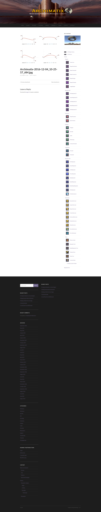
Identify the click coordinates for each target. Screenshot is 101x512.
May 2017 (22, 354)
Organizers (67, 147)
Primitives (67, 113)
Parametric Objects (25, 483)
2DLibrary (22, 408)
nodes (21, 425)
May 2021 (22, 330)
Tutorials (40, 25)
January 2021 (22, 332)
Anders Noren (75, 507)
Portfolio (22, 428)
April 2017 (22, 357)
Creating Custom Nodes (72, 263)
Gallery (28, 25)
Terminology (22, 435)
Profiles (23, 487)
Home (22, 25)
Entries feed (22, 452)
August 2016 (22, 374)
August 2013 (22, 398)
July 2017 (22, 350)
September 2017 (23, 345)
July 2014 (22, 393)
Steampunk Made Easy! (31, 315)
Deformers (67, 197)
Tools (66, 236)
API (21, 416)
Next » (55, 82)
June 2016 (22, 376)
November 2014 (23, 384)
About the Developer (25, 477)
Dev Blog (72, 25)
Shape (23, 485)
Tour (22, 472)
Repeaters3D (67, 158)
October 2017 (23, 342)
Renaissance (22, 430)
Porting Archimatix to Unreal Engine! (27, 295)
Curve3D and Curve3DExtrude (26, 305)
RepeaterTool (67, 267)
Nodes (60, 25)
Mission (22, 470)
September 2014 (23, 388)
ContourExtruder (23, 303)
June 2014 (22, 396)
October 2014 (23, 386)
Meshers (67, 124)
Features (34, 25)
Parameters (23, 496)
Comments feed (23, 455)
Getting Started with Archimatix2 (26, 298)
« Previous (25, 82)
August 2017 (22, 347)
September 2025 (23, 325)
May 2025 (22, 328)
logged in (28, 92)
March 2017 (22, 359)
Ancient (21, 413)
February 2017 (23, 362)
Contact (66, 25)
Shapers (66, 59)
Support (21, 433)
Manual (47, 25)
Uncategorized (23, 440)
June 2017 (22, 352)
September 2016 (23, 371)
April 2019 (22, 335)
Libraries (53, 25)
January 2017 (22, 364)
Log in (21, 450)
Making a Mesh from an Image (26, 300)
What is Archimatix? (24, 467)
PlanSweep (25, 492)
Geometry (22, 420)
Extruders (24, 490)
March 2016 (22, 381)
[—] (50, 11)
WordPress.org (23, 457)
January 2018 (22, 337)
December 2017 (23, 340)
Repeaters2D (67, 90)
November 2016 (23, 369)
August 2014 (22, 391)
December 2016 (23, 367)
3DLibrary (22, 411)
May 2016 (22, 379)
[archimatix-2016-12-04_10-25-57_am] (40, 49)
